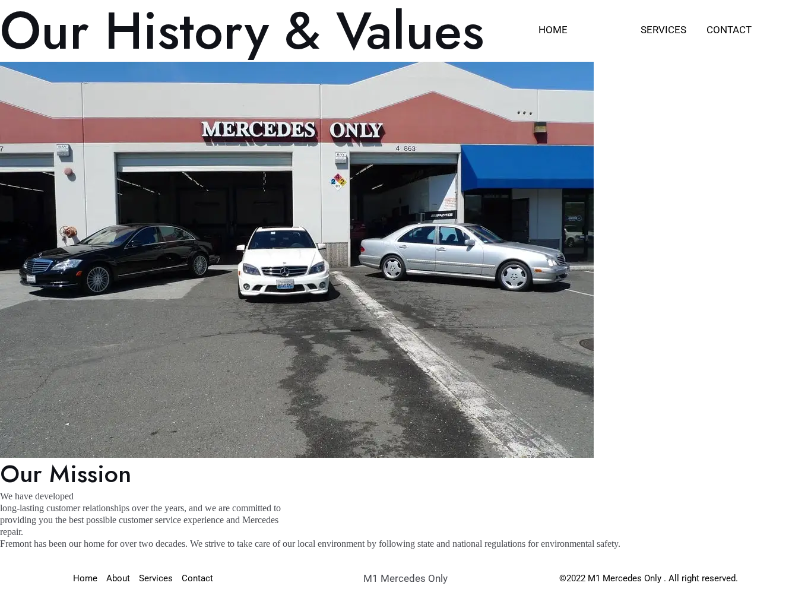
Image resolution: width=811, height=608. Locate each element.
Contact (729, 30)
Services (663, 30)
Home (553, 30)
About (604, 30)
